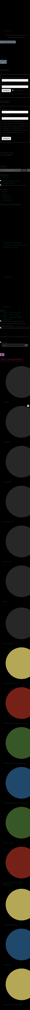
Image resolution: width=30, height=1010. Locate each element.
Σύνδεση (6, 90)
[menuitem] (2, 58)
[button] (28, 406)
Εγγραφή (6, 138)
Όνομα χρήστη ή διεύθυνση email (15, 77)
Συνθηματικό (9, 83)
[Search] (26, 345)
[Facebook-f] (2, 161)
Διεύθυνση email (11, 109)
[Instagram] (6, 161)
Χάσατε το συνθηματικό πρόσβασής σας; (15, 94)
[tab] (3, 359)
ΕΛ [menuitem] (6, 58)
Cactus (27, 336)
